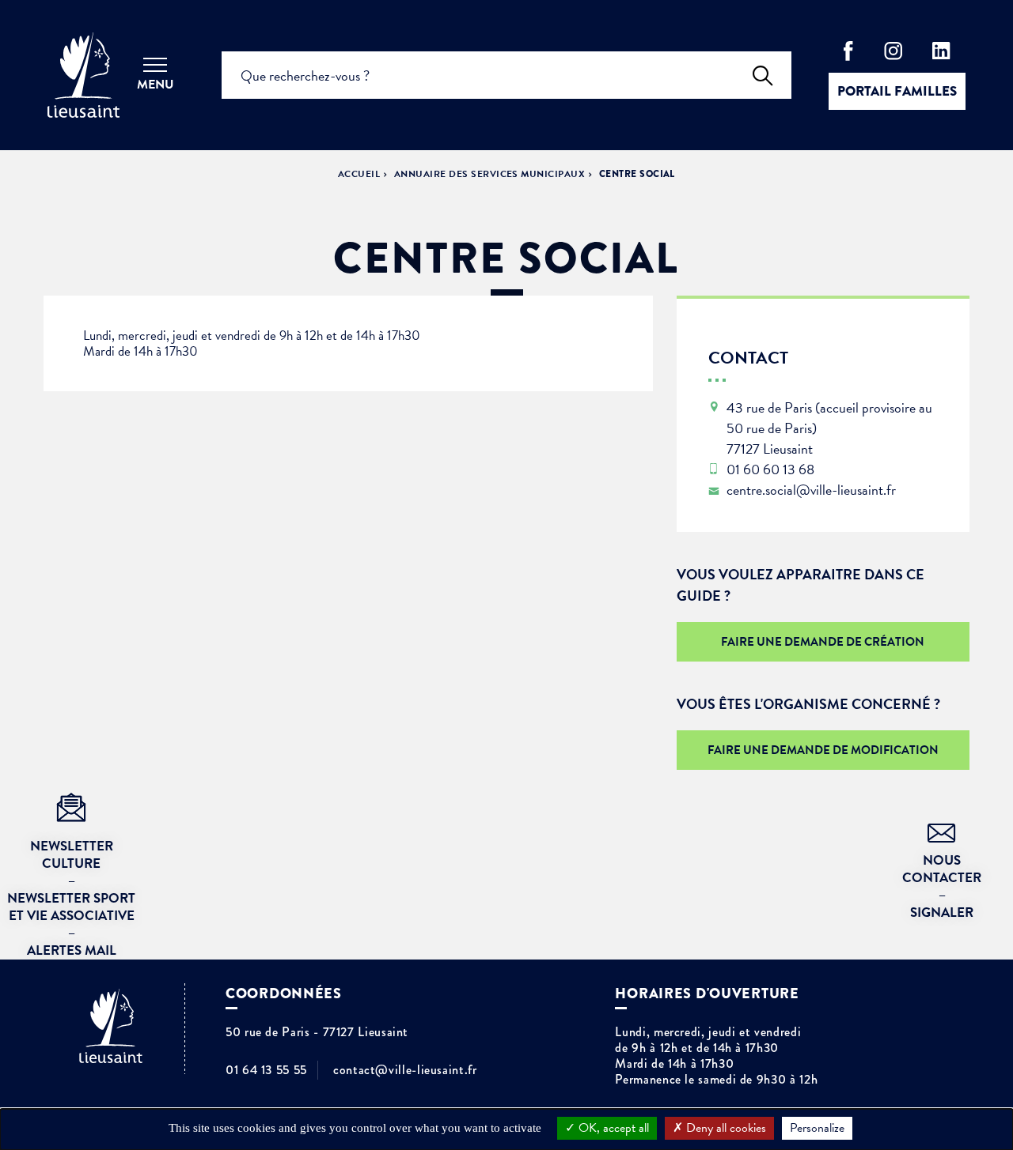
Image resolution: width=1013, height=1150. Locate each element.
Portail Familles (897, 91)
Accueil (359, 174)
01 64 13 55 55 (266, 1070)
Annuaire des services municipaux (489, 174)
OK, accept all (612, 1127)
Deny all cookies (724, 1127)
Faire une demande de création (822, 641)
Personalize (817, 1127)
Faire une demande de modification (823, 750)
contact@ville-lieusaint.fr (405, 1070)
